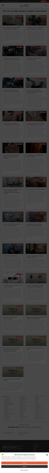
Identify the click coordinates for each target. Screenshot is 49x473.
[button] (47, 454)
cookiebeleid (32, 459)
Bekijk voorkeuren (24, 470)
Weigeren (24, 466)
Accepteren (24, 463)
